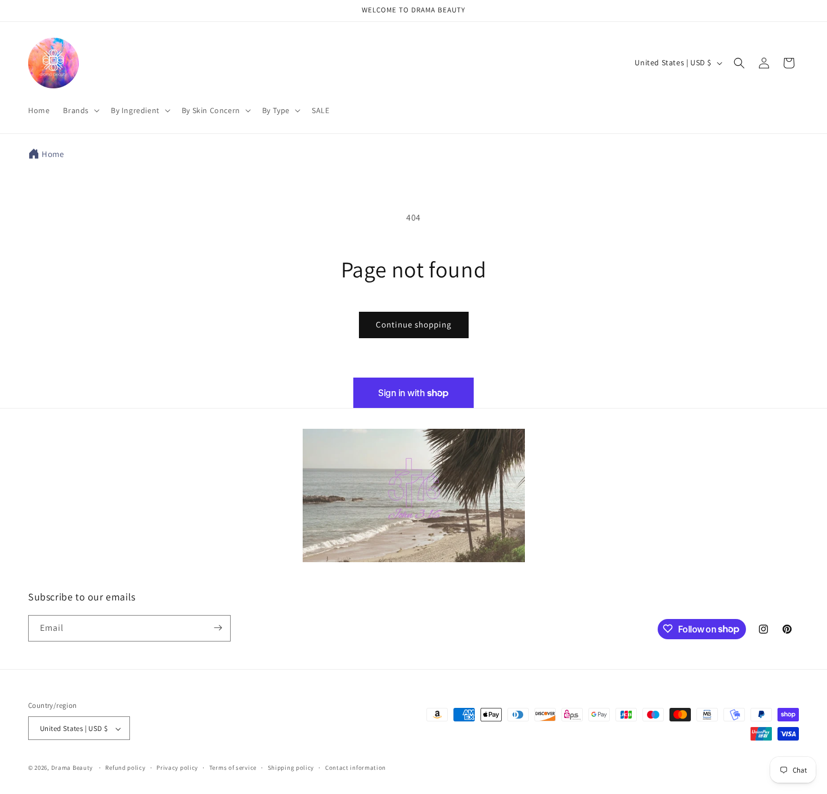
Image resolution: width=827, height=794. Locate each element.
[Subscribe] (217, 627)
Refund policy (125, 767)
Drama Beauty (72, 768)
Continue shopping (414, 324)
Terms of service (233, 767)
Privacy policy (177, 767)
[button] (80, 110)
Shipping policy (291, 767)
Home (53, 154)
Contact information (355, 767)
